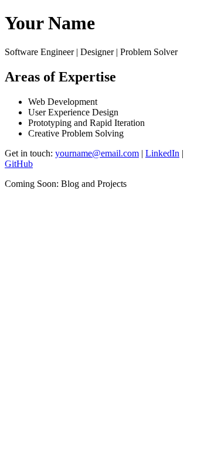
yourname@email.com (97, 153)
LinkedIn (162, 153)
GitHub (19, 164)
